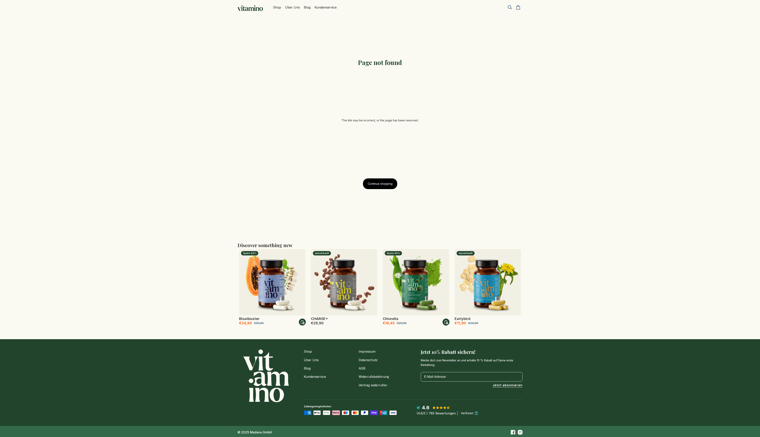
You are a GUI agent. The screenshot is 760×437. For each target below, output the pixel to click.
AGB (362, 368)
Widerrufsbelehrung (374, 377)
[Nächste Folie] (299, 282)
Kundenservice (315, 377)
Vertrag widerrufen (373, 385)
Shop (308, 351)
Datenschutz (368, 360)
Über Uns (311, 360)
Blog (307, 368)
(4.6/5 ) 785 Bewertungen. (436, 413)
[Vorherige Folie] (245, 282)
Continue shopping (380, 183)
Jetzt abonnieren (507, 385)
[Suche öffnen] (509, 7)
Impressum (367, 351)
